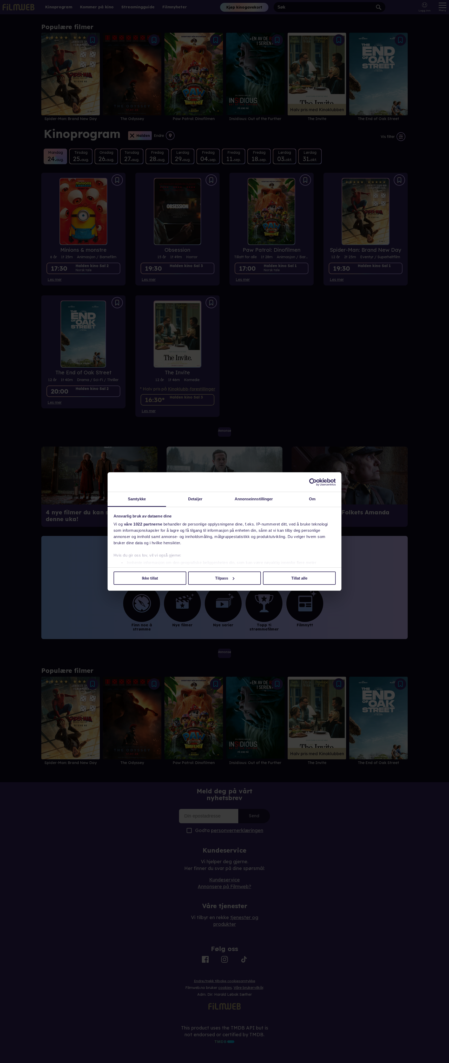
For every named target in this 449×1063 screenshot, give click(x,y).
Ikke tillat (150, 578)
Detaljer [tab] (195, 499)
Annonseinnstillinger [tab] (254, 499)
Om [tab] (312, 499)
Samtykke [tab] (137, 499)
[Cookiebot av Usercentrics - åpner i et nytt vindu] (313, 482)
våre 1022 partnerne (143, 524)
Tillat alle (299, 578)
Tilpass (221, 578)
